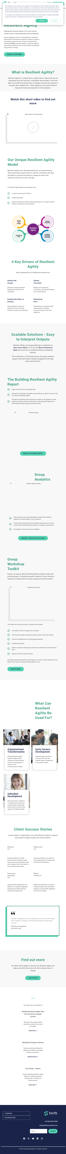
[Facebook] (24, 1138)
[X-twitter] (29, 1138)
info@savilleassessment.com (48, 1125)
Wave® (13, 43)
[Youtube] (33, 1138)
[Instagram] (42, 1138)
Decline (54, 20)
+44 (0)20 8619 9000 (51, 1121)
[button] (33, 127)
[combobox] (38, 1131)
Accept (41, 20)
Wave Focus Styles (20, 348)
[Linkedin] (37, 1138)
